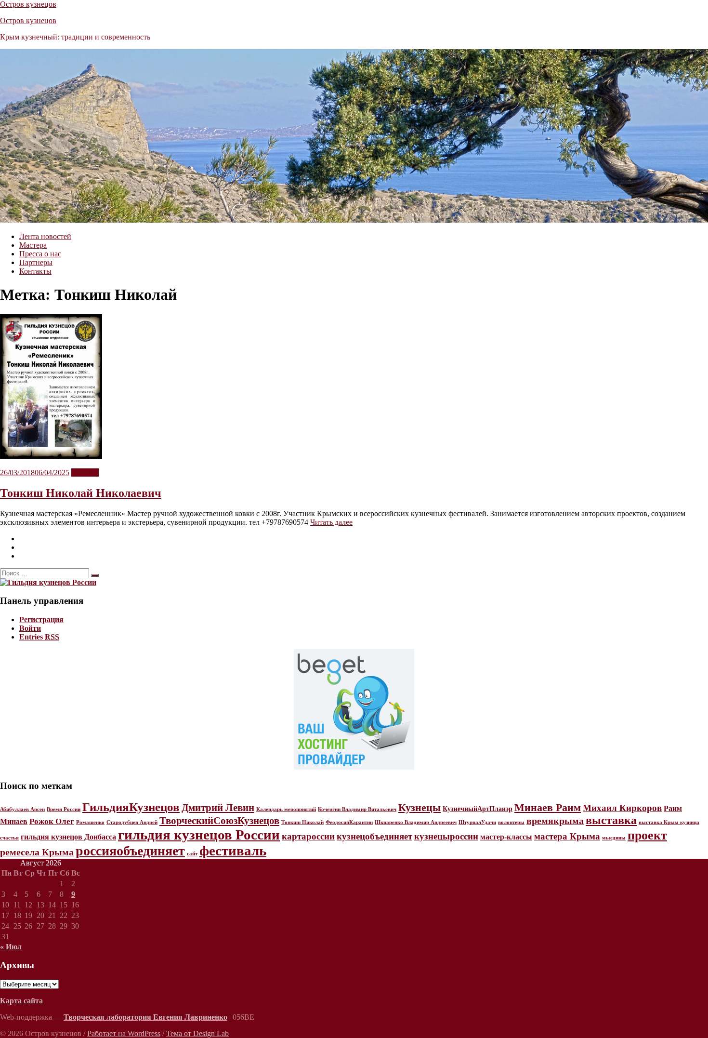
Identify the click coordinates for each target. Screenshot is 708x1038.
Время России (63, 809)
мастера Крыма (567, 836)
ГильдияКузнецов (131, 806)
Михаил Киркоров (622, 808)
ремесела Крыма (37, 852)
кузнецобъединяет (374, 836)
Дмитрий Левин (218, 807)
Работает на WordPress (123, 1033)
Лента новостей (45, 236)
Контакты (35, 271)
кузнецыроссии (446, 836)
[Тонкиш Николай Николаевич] (51, 456)
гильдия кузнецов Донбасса (68, 837)
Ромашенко (90, 822)
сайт (192, 853)
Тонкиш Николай (302, 822)
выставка (611, 820)
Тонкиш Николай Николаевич (80, 493)
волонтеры (511, 822)
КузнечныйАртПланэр (477, 808)
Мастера (33, 245)
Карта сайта (21, 1001)
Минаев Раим (547, 807)
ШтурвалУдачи (477, 822)
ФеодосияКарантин (349, 822)
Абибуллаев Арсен (22, 809)
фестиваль (232, 850)
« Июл (11, 947)
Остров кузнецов (28, 4)
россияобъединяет (130, 850)
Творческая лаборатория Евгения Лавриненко (145, 1017)
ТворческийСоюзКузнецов (219, 820)
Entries (39, 637)
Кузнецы (419, 807)
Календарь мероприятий (286, 809)
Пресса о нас (40, 254)
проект (647, 835)
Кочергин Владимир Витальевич (357, 809)
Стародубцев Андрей (131, 822)
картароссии (308, 836)
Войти (30, 628)
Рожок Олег (51, 821)
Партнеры (35, 262)
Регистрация (41, 619)
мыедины (614, 837)
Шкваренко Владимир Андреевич (416, 822)
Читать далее (331, 522)
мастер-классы (506, 837)
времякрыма (555, 820)
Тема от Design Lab (197, 1033)
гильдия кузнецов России (199, 834)
